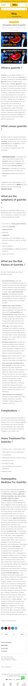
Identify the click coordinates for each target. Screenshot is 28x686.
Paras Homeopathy (9, 27)
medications (5, 143)
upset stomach (21, 224)
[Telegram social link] (16, 628)
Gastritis (4, 75)
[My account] (26, 4)
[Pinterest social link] (9, 628)
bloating (12, 226)
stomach (22, 77)
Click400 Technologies (15, 676)
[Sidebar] (1, 207)
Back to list (14, 634)
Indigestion (5, 235)
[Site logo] (14, 4)
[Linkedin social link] (12, 628)
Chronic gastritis (16, 84)
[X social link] (5, 628)
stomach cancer (16, 165)
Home (8, 16)
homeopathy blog (16, 16)
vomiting (4, 141)
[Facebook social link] (2, 628)
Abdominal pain (7, 229)
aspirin (17, 143)
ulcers (18, 163)
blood (10, 249)
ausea (13, 224)
